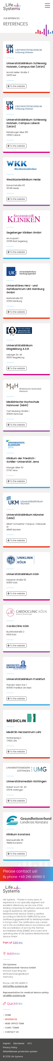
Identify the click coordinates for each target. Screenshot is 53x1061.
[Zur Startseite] (10, 10)
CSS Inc (18, 942)
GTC (29, 1043)
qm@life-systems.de (14, 995)
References (11, 1019)
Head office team (14, 1023)
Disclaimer (18, 1043)
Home (8, 1015)
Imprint (6, 1043)
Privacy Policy (10, 1047)
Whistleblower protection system (20, 1051)
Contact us (12, 1032)
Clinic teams (12, 1027)
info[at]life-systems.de (15, 986)
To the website (17, 86)
